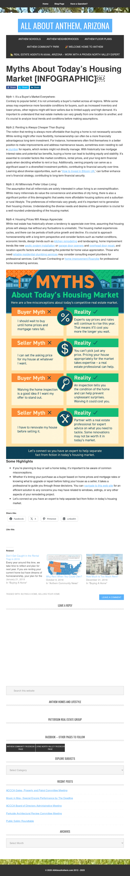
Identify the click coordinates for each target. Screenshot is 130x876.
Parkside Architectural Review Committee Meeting (34, 813)
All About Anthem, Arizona (65, 25)
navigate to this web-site (98, 485)
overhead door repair (102, 245)
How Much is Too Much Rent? (102, 576)
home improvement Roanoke (82, 259)
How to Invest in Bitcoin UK (78, 171)
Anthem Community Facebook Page (21, 747)
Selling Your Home (49, 593)
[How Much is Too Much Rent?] (104, 564)
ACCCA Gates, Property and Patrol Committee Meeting (36, 790)
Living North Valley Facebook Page (50, 747)
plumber (13, 149)
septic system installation (40, 245)
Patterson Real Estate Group (65, 720)
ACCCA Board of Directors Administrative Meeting (34, 805)
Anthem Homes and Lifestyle (65, 702)
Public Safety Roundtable (20, 821)
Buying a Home (29, 593)
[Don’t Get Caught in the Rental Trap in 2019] (26, 569)
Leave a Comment (111, 597)
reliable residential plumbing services (35, 254)
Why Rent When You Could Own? (64, 576)
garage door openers (71, 245)
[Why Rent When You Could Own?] (64, 564)
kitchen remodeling (65, 241)
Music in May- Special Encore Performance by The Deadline (39, 798)
